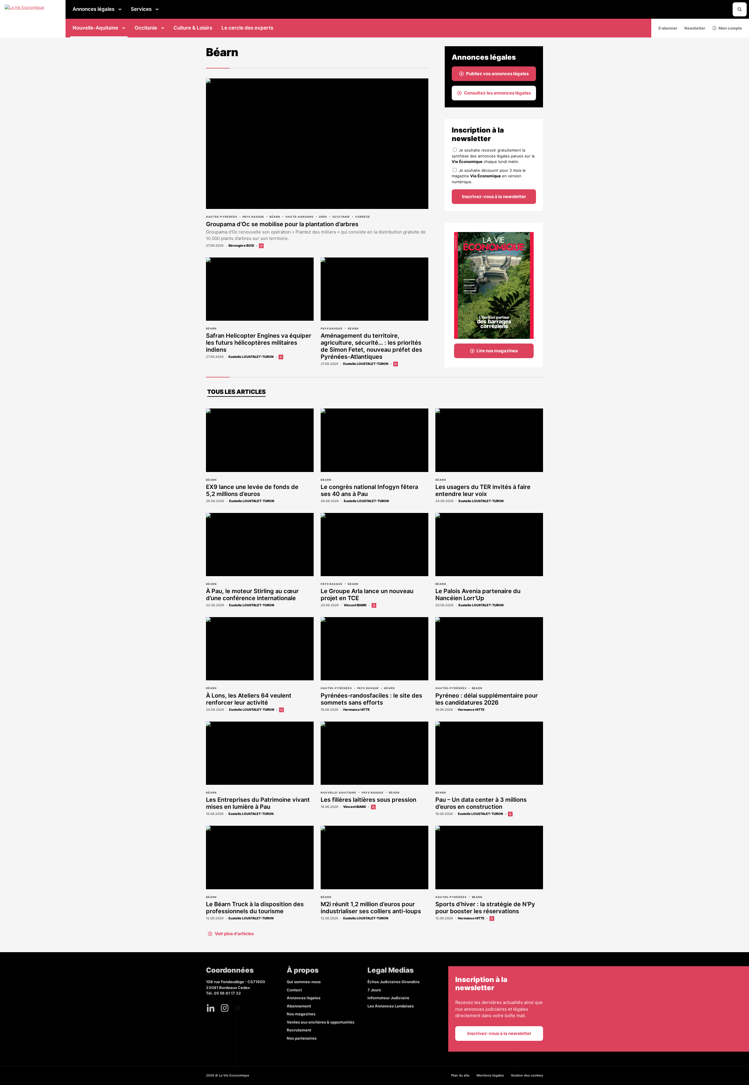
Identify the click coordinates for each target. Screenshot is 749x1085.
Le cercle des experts (247, 28)
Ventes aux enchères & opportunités (320, 1022)
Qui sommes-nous (304, 981)
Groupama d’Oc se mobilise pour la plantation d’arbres (282, 224)
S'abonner (667, 28)
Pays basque (253, 216)
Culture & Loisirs (192, 28)
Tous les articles (236, 391)
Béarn (274, 216)
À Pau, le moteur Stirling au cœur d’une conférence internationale (252, 595)
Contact (294, 990)
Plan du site (460, 1075)
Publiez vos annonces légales (497, 73)
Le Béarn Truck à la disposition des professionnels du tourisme (255, 908)
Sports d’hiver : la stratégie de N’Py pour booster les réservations (485, 908)
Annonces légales (93, 9)
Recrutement (299, 1030)
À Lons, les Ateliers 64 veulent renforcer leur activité (248, 699)
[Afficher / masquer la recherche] (740, 9)
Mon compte (730, 28)
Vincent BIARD (355, 605)
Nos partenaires (302, 1038)
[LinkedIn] (210, 1008)
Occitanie (146, 28)
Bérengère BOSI (241, 245)
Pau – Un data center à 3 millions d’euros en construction (481, 803)
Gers (323, 216)
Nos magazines (301, 1014)
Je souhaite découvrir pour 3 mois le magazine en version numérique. (489, 176)
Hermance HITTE (356, 710)
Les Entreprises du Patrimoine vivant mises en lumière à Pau (258, 803)
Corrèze (362, 216)
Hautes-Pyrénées (221, 216)
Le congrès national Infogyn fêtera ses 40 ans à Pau (369, 490)
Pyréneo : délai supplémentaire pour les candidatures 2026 (486, 699)
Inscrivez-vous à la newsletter (494, 196)
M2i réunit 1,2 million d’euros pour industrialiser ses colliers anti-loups (371, 908)
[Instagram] (224, 1008)
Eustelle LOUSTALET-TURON (251, 357)
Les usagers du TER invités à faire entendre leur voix (482, 490)
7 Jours (374, 990)
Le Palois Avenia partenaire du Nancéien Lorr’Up (477, 595)
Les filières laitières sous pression (368, 799)
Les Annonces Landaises (390, 1006)
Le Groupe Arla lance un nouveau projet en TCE (367, 595)
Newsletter (694, 28)
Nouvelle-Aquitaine (95, 28)
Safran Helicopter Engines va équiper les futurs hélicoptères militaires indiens (258, 342)
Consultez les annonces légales (497, 93)
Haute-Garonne (300, 216)
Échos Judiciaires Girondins (393, 981)
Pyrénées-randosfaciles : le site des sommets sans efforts (371, 699)
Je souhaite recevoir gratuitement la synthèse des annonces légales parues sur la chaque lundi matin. (493, 156)
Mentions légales (490, 1075)
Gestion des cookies (527, 1075)
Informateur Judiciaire (388, 997)
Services (141, 9)
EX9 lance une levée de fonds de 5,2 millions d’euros (252, 490)
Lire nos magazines (497, 350)
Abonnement (299, 1006)
